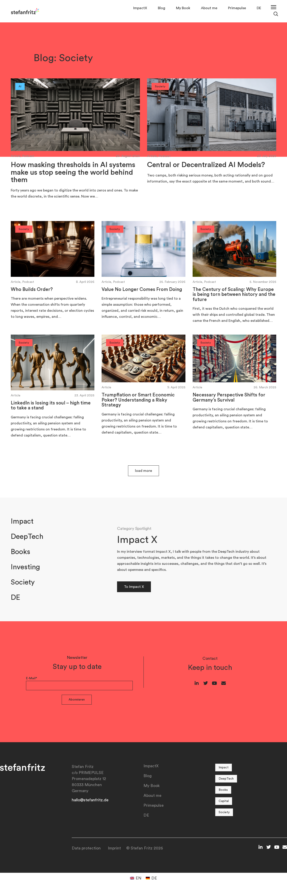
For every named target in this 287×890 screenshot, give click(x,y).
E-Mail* (31, 678)
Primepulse (237, 8)
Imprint (114, 848)
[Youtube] (214, 683)
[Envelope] (223, 683)
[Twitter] (205, 683)
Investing (25, 567)
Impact (22, 521)
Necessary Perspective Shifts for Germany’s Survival (229, 397)
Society (23, 582)
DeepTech (27, 536)
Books (20, 552)
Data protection (86, 848)
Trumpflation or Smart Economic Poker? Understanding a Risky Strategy (138, 400)
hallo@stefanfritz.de (90, 800)
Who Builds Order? (32, 289)
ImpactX (140, 8)
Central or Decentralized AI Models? (206, 164)
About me (209, 8)
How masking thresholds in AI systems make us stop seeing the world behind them (73, 172)
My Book (183, 8)
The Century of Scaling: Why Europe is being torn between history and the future (234, 294)
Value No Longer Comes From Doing (142, 289)
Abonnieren (77, 699)
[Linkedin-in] (196, 683)
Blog (161, 8)
